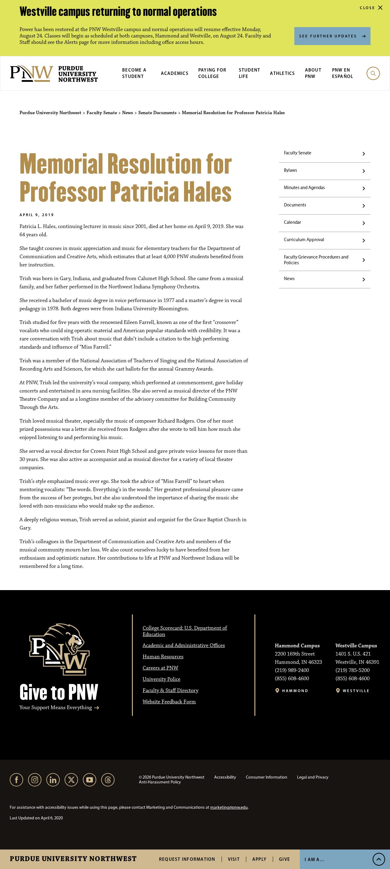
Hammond (295, 690)
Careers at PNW (160, 668)
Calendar (292, 222)
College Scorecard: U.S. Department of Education (185, 631)
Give (284, 859)
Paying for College (212, 73)
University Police (161, 679)
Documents (295, 205)
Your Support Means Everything (56, 708)
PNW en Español (342, 73)
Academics (175, 73)
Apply (259, 859)
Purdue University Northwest (73, 859)
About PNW (313, 73)
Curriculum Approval (304, 239)
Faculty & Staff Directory (170, 690)
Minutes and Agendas (304, 187)
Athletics (282, 73)
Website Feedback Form (169, 701)
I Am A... (314, 859)
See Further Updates (328, 35)
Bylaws (290, 170)
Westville (356, 690)
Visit (234, 859)
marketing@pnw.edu (229, 807)
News (289, 278)
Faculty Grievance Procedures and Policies (316, 260)
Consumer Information (266, 777)
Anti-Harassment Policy (160, 782)
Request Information (187, 859)
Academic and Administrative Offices (184, 645)
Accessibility (225, 777)
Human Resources (163, 656)
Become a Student (134, 73)
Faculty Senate (297, 153)
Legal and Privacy (312, 777)
